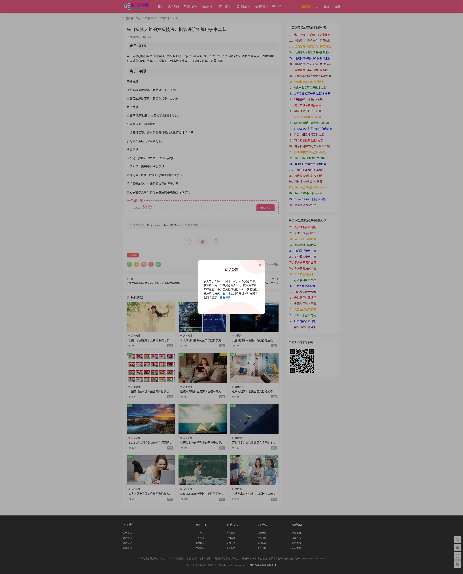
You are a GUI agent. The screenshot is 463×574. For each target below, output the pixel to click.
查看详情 (225, 297)
